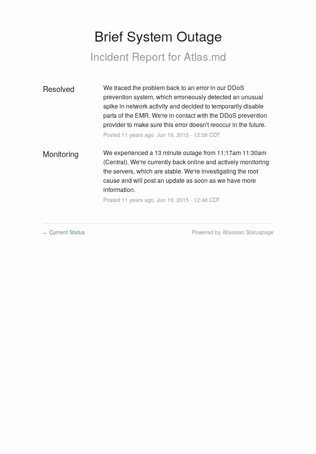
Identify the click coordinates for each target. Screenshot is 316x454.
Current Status (63, 232)
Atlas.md (205, 56)
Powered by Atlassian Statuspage (233, 232)
